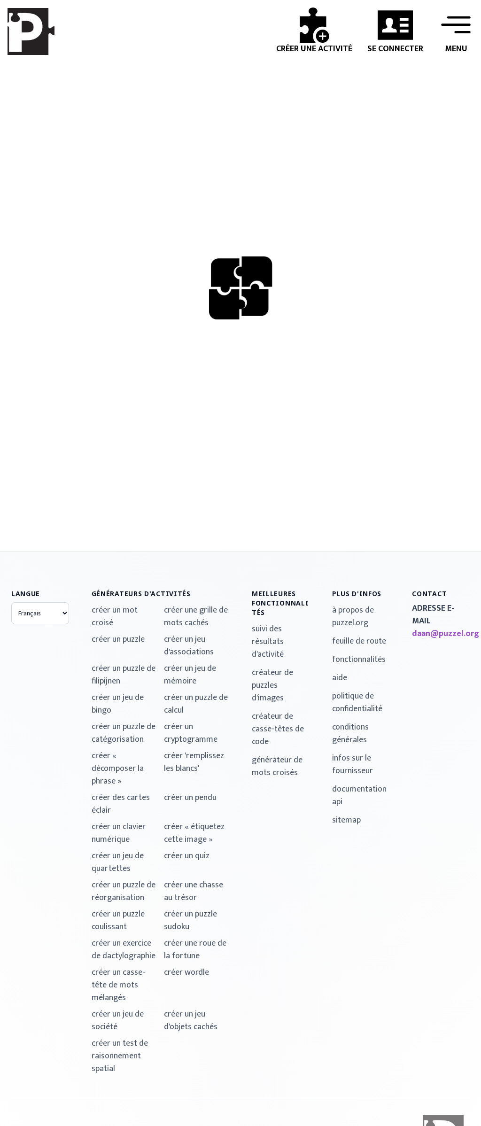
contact (429, 593)
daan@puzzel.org (441, 634)
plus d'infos (356, 593)
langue (25, 593)
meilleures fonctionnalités (280, 603)
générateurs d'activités (141, 593)
